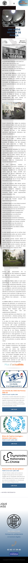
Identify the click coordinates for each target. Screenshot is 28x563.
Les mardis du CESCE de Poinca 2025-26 (13, 392)
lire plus (14, 409)
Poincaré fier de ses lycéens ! (13, 469)
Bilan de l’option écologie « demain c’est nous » (12, 437)
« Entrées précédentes (8, 492)
